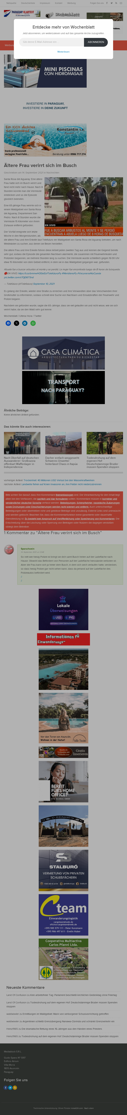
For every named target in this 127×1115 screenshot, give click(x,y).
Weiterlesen (63, 52)
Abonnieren (96, 42)
